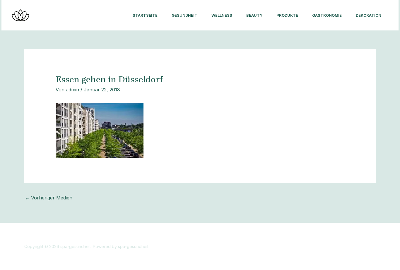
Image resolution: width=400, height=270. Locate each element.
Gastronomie (327, 15)
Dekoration (368, 15)
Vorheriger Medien (48, 198)
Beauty (254, 15)
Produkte (287, 15)
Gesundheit (184, 15)
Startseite (145, 15)
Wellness (221, 15)
